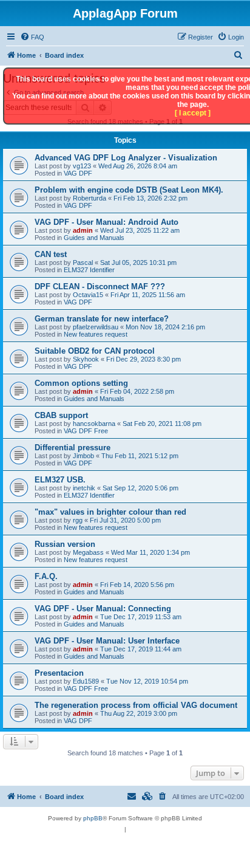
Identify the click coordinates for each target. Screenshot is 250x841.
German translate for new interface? (102, 318)
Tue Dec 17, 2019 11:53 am (140, 616)
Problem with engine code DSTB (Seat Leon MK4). (129, 189)
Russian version (65, 544)
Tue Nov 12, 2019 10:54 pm (147, 681)
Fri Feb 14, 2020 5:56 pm (137, 584)
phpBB (93, 818)
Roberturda (89, 198)
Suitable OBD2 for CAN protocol (95, 350)
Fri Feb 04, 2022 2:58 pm (137, 391)
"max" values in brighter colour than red (110, 512)
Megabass (88, 552)
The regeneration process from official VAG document (136, 705)
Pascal (83, 262)
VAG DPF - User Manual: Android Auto (106, 222)
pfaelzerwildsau (95, 327)
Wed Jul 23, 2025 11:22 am (140, 230)
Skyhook (86, 359)
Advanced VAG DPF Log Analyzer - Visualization (126, 157)
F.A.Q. (46, 576)
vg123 (82, 166)
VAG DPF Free (86, 430)
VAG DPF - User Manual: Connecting (103, 608)
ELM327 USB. (60, 479)
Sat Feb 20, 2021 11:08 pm (162, 423)
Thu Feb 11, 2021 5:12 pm (139, 455)
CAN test (51, 254)
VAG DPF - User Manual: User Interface (107, 640)
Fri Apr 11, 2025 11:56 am (147, 294)
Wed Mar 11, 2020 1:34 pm (150, 552)
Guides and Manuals (94, 237)
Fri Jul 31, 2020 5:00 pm (125, 520)
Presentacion (59, 673)
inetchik (84, 488)
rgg (78, 520)
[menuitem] (32, 37)
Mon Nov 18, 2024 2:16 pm (165, 327)
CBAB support (61, 415)
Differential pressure (72, 447)
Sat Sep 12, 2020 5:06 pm (140, 488)
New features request (95, 334)
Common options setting (81, 383)
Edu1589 (86, 681)
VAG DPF (78, 173)
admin (83, 230)
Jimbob (83, 455)
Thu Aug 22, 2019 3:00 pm (138, 713)
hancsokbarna (94, 423)
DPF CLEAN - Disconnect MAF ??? (100, 286)
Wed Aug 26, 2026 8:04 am (137, 166)
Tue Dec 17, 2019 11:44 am (140, 649)
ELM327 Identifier (89, 269)
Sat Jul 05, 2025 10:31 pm (138, 262)
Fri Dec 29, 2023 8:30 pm (143, 359)
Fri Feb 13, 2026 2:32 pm (150, 198)
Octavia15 (88, 294)
